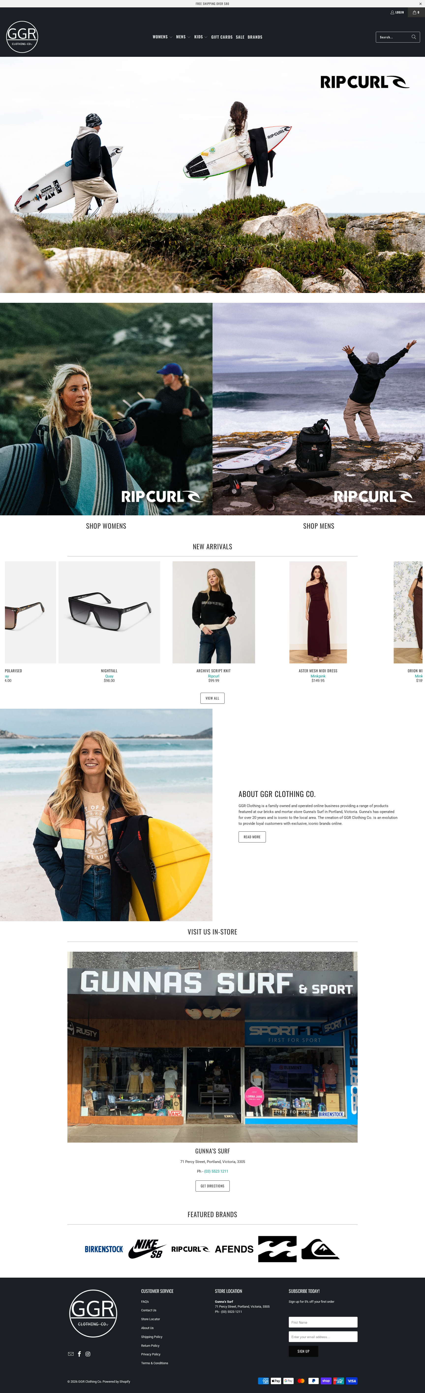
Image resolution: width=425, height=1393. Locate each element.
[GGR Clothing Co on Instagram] (88, 1354)
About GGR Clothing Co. (277, 793)
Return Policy (150, 1345)
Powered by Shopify (116, 1381)
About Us (147, 1328)
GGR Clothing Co (89, 1381)
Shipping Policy (151, 1337)
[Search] (414, 37)
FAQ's (145, 1301)
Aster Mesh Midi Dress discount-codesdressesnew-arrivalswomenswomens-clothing (318, 612)
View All (212, 698)
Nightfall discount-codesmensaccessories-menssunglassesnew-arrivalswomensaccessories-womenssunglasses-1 (109, 612)
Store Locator (150, 1319)
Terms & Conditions (154, 1363)
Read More (252, 836)
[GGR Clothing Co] (22, 37)
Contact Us (148, 1310)
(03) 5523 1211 (216, 1171)
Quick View (214, 623)
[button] (163, 37)
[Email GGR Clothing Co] (71, 1354)
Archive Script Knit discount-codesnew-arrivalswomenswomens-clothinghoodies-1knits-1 (214, 612)
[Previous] (15, 622)
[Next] (412, 622)
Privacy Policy (150, 1354)
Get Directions (213, 1185)
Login (399, 12)
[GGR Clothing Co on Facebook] (79, 1354)
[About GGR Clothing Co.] (106, 815)
